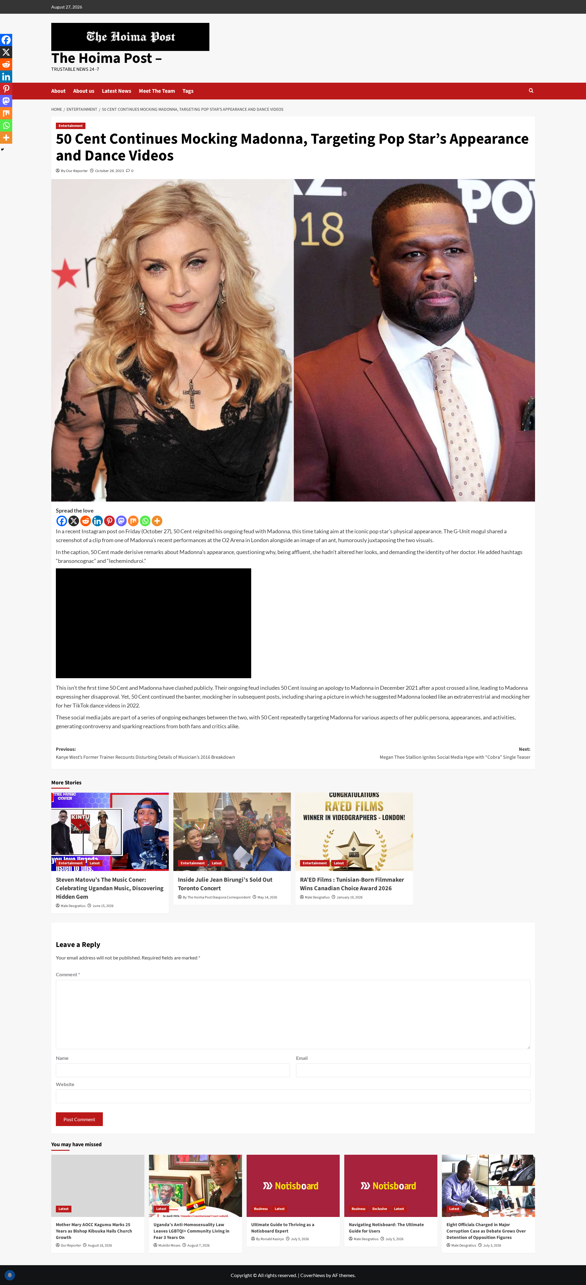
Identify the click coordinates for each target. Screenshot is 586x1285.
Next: (455, 753)
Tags (188, 91)
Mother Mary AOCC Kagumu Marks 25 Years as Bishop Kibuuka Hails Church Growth (94, 1231)
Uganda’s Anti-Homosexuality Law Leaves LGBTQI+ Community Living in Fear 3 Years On (192, 1231)
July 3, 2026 (492, 1245)
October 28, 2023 (109, 170)
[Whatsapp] (145, 521)
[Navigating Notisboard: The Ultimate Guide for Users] (390, 1186)
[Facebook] (61, 521)
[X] (73, 521)
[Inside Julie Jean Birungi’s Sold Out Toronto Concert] (232, 832)
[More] (157, 521)
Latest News (116, 91)
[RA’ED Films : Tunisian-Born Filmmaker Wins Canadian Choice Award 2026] (354, 832)
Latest (95, 863)
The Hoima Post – (106, 58)
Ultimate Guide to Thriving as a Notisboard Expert (282, 1228)
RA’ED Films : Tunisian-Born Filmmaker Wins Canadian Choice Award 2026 (352, 884)
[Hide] (2, 149)
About (58, 91)
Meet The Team (157, 91)
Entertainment (71, 125)
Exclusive (379, 1208)
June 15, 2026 (103, 906)
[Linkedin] (97, 521)
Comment (68, 974)
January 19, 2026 (350, 897)
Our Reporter (71, 1245)
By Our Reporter (74, 170)
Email (302, 1058)
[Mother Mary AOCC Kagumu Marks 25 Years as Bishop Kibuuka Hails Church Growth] (97, 1186)
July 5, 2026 (300, 1239)
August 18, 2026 (100, 1245)
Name (62, 1058)
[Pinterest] (109, 521)
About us (83, 91)
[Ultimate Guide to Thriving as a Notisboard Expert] (293, 1186)
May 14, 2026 (267, 897)
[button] (531, 90)
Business (261, 1208)
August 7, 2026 (198, 1245)
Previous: (145, 753)
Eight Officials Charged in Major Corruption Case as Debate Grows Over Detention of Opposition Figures (486, 1231)
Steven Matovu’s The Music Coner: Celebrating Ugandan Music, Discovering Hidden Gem (110, 888)
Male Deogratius (73, 906)
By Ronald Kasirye (270, 1239)
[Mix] (133, 521)
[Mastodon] (121, 521)
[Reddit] (85, 521)
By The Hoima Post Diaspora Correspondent (217, 897)
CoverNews (312, 1275)
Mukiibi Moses (169, 1245)
